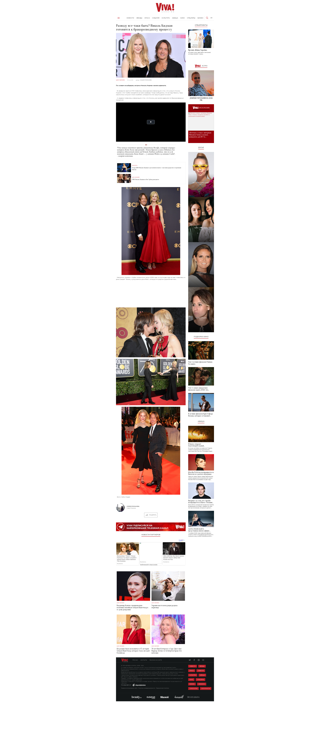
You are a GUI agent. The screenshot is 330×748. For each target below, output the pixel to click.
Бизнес (192, 684)
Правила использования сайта (129, 688)
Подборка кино (201, 336)
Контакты (143, 660)
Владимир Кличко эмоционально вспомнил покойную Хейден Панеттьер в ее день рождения (132, 607)
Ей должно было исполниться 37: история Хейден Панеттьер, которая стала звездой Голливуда (133, 651)
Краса (192, 670)
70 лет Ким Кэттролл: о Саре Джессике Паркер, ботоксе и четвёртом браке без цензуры (167, 651)
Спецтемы (200, 679)
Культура (193, 675)
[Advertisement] (151, 294)
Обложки (202, 684)
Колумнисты (205, 688)
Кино (191, 679)
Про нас (135, 660)
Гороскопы (193, 688)
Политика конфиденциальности (146, 688)
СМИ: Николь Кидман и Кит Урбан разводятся (145, 179)
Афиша (201, 421)
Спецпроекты (201, 25)
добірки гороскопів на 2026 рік (201, 99)
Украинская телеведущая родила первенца (164, 606)
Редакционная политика (162, 688)
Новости (193, 666)
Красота (134, 165)
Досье (201, 147)
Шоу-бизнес (120, 80)
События (201, 670)
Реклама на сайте (156, 660)
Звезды (202, 666)
